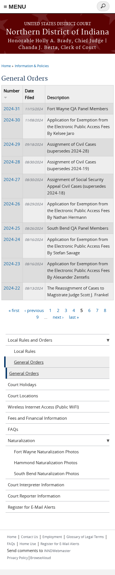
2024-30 (12, 120)
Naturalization (21, 440)
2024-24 (12, 239)
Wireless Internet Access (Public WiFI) (43, 407)
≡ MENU (15, 6)
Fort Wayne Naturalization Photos (46, 451)
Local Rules (24, 351)
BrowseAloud (40, 557)
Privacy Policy (17, 557)
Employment (52, 536)
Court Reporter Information (34, 496)
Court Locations (23, 395)
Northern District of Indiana (57, 32)
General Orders (29, 362)
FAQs (13, 429)
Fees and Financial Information (37, 418)
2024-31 (12, 108)
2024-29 (12, 144)
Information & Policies (32, 66)
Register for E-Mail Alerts (31, 507)
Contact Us (29, 536)
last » (74, 317)
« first (14, 310)
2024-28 (12, 162)
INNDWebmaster (57, 550)
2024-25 (12, 228)
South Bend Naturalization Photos (46, 473)
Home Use (28, 543)
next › (58, 317)
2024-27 (12, 179)
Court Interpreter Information (36, 484)
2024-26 (12, 203)
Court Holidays (22, 384)
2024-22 (12, 288)
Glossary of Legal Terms (85, 536)
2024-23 (12, 263)
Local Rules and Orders (30, 340)
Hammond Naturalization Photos (45, 462)
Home (6, 66)
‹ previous (34, 310)
